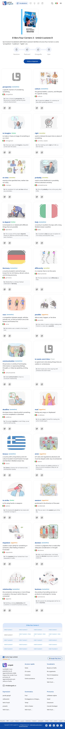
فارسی (22, 721)
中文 (51, 721)
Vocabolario (51, 664)
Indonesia (28, 721)
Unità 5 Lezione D (23, 629)
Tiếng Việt (2, 721)
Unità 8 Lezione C (23, 644)
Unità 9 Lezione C (23, 649)
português (40, 721)
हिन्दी (7, 721)
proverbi (5, 706)
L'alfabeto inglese (52, 695)
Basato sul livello (51, 668)
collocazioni (6, 699)
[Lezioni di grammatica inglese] (30, 3)
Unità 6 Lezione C (53, 629)
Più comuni (50, 678)
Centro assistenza (30, 678)
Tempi (26, 702)
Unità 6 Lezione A (38, 629)
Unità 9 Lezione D (38, 649)
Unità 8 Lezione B (8, 644)
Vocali (48, 699)
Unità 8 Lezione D (38, 644)
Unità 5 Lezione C (8, 629)
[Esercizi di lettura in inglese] (42, 3)
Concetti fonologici (52, 706)
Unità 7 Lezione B (8, 640)
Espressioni (6, 692)
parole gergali (7, 695)
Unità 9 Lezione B (8, 649)
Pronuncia (50, 692)
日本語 (46, 721)
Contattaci (28, 675)
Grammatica (29, 692)
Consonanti (50, 702)
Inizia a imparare (32, 61)
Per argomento (51, 671)
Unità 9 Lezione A (53, 644)
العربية (11, 721)
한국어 (55, 721)
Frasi (26, 695)
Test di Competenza (52, 675)
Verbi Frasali (6, 702)
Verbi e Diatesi (29, 706)
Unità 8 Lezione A (53, 640)
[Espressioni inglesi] (34, 3)
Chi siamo (27, 671)
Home (26, 668)
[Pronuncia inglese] (38, 3)
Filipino (17, 721)
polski (60, 721)
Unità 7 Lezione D (38, 640)
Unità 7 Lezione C (23, 640)
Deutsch (34, 721)
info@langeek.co (10, 686)
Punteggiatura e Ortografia (32, 699)
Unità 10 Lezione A (53, 649)
